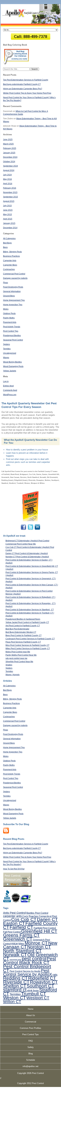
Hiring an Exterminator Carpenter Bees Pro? (22, 89)
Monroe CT (36, 943)
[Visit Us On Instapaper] (6, 833)
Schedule (30, 1060)
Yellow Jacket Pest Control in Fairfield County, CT (27, 622)
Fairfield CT (21, 927)
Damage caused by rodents (15, 278)
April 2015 (7, 219)
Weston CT (14, 997)
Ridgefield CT (42, 978)
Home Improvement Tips (14, 300)
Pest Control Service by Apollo (25, 971)
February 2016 (9, 188)
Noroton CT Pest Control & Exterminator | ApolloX (27, 557)
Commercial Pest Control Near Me (21, 544)
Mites (21, 943)
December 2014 (10, 228)
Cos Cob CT (23, 919)
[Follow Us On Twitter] (30, 529)
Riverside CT (16, 982)
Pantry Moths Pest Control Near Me (21, 655)
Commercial (30, 1021)
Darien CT (47, 919)
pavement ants (15, 960)
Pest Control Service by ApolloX (27, 972)
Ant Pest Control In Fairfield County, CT (23, 626)
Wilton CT (12, 1001)
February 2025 (9, 148)
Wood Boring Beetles (12, 362)
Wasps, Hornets (13, 675)
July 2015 (7, 206)
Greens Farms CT (21, 935)
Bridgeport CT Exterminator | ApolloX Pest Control (27, 541)
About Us (30, 1015)
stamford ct (15, 989)
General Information (12, 291)
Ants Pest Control (14, 912)
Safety (30, 1047)
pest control (34, 958)
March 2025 (8, 144)
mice (14, 943)
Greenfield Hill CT (39, 931)
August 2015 (8, 201)
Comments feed (10, 390)
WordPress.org (9, 395)
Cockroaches (9, 269)
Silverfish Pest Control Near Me (19, 661)
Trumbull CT (33, 993)
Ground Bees (9, 296)
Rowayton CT (44, 982)
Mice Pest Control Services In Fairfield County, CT (27, 645)
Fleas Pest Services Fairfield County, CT (23, 642)
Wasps (6, 357)
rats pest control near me (16, 658)
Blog (30, 1053)
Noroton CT (39, 946)
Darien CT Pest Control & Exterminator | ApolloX (27, 553)
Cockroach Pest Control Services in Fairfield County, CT (30, 639)
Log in (6, 381)
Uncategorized (9, 353)
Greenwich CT (17, 939)
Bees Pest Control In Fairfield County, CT (23, 635)
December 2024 (10, 157)
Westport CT (37, 997)
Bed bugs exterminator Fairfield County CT (22, 84)
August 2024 (8, 170)
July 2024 (7, 175)
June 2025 (8, 139)
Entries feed (8, 386)
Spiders (6, 344)
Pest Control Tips (10, 331)
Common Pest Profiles (30, 1028)
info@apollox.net (30, 1066)
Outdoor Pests (9, 313)
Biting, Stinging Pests (12, 252)
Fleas (5, 282)
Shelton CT (14, 985)
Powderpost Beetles (12, 335)
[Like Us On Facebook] (24, 529)
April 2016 (7, 183)
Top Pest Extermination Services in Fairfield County (25, 80)
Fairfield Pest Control (45, 928)
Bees (5, 247)
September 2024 (10, 166)
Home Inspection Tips (12, 305)
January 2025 (9, 153)
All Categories (9, 238)
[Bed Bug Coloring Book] (16, 64)
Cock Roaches (30, 916)
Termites (7, 349)
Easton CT (14, 923)
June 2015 (8, 210)
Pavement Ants (9, 322)
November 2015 (10, 192)
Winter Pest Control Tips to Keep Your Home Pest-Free (27, 93)
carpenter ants (12, 916)
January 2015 (9, 223)
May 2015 (7, 214)
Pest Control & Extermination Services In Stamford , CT (30, 610)
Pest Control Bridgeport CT (27, 968)
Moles (5, 309)
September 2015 (10, 197)
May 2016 (7, 179)
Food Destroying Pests (13, 287)
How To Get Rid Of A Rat (13, 869)
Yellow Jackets (9, 371)
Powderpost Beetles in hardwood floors (23, 619)
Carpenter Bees (10, 265)
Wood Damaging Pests (13, 366)
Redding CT (15, 978)
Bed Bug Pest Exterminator (17, 629)
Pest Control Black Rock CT (29, 960)
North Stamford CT (22, 950)
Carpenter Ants (9, 260)
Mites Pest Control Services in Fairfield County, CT (28, 648)
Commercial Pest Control (14, 274)
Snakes (9, 665)
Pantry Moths (9, 318)
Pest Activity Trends (11, 327)
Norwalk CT (15, 954)
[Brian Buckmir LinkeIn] (37, 529)
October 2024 (9, 161)
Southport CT (40, 985)
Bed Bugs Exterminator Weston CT (21, 632)
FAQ (30, 1041)
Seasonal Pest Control (13, 340)
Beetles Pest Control (37, 913)
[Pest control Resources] (17, 886)
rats (55, 974)
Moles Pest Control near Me (18, 652)
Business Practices (11, 256)
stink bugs (33, 990)
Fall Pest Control (12, 931)
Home (30, 1009)
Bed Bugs (7, 243)
